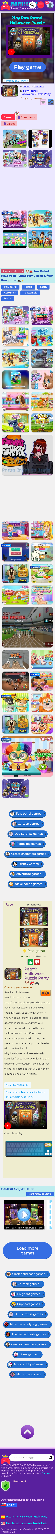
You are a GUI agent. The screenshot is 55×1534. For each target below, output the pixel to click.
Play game (27, 67)
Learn (43, 287)
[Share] (51, 102)
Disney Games (28, 864)
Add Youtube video (40, 1193)
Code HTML (50, 993)
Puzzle (28, 287)
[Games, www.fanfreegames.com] (20, 6)
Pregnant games (28, 1294)
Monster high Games (28, 1364)
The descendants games (29, 1334)
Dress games (28, 1354)
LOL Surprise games (29, 833)
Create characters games (28, 854)
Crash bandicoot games (28, 1274)
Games (8, 117)
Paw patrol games (28, 813)
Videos (10, 123)
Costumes (10, 292)
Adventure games (28, 874)
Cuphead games (28, 1304)
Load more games (27, 1250)
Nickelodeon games (28, 884)
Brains (7, 298)
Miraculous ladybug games (28, 1324)
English (11, 1505)
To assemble (30, 292)
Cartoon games (28, 823)
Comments (27, 117)
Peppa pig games (28, 843)
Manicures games (28, 1374)
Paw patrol (10, 287)
